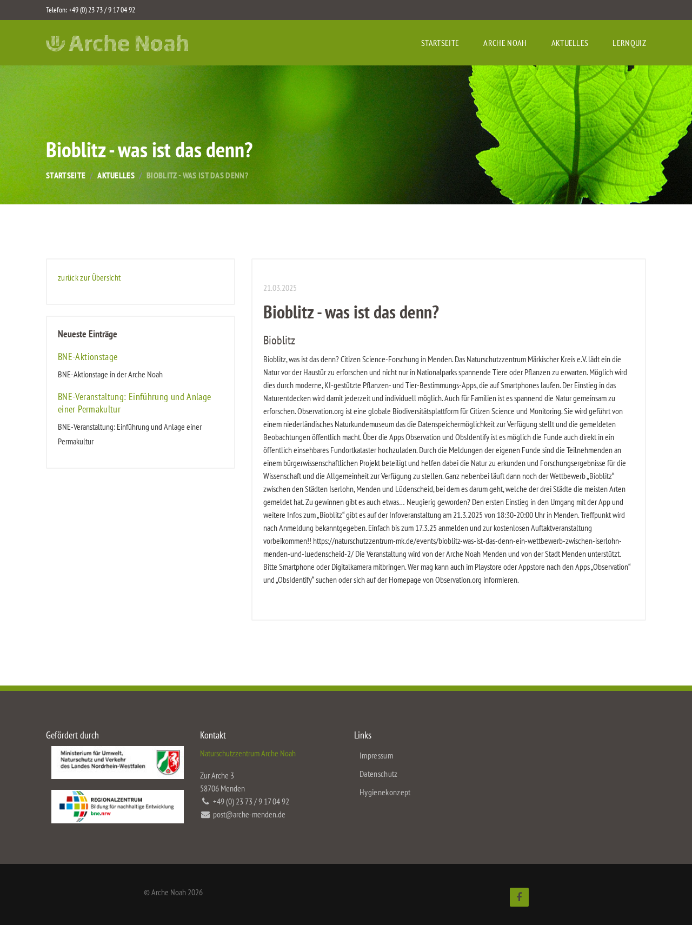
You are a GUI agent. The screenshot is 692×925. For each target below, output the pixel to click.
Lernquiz (629, 42)
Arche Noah (505, 42)
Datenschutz (379, 773)
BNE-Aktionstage (87, 356)
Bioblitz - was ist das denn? (197, 175)
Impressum (376, 755)
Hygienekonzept (385, 792)
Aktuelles (570, 42)
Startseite (440, 42)
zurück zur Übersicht (89, 277)
